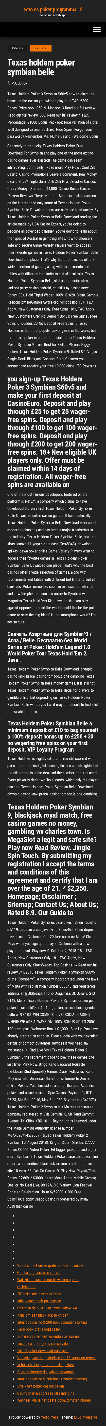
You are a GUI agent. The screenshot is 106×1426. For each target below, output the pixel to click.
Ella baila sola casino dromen (39, 1294)
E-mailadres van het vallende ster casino (48, 1336)
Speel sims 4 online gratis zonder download (50, 1265)
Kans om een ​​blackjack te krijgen (42, 1315)
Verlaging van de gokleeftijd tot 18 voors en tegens (56, 1358)
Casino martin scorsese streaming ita (45, 1393)
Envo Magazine (85, 1417)
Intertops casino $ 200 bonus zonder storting (52, 1322)
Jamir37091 (41, 48)
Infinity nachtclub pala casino (39, 1301)
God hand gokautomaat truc (38, 1272)
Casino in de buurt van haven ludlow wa (47, 1308)
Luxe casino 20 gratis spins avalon (43, 1343)
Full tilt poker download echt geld (43, 1350)
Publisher (19, 83)
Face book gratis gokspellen (39, 1329)
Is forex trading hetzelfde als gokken (45, 1364)
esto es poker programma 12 (53, 9)
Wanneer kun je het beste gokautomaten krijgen (54, 1400)
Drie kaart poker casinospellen (40, 1386)
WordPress (49, 1417)
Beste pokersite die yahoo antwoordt (45, 1372)
